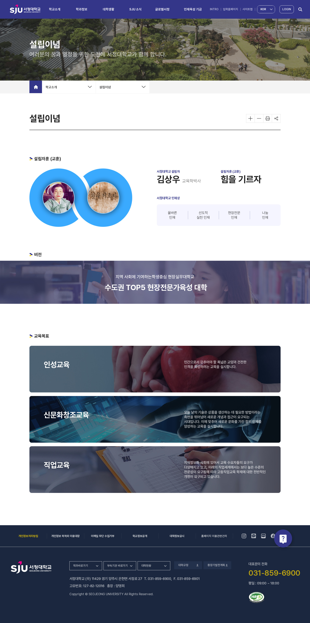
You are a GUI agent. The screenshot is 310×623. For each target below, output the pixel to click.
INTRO (214, 9)
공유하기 (276, 118)
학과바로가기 (80, 565)
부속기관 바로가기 (117, 565)
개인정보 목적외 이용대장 (65, 536)
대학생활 (108, 9)
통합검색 (300, 9)
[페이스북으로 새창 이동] (273, 536)
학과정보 (81, 9)
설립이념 (105, 87)
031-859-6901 (188, 579)
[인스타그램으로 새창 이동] (244, 536)
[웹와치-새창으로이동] (256, 597)
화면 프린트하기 (267, 118)
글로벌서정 (162, 9)
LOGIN (286, 9)
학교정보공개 (140, 536)
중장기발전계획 (216, 565)
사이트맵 (248, 9)
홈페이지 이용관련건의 (214, 536)
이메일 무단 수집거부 (102, 536)
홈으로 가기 (35, 87)
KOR (263, 9)
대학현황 (146, 565)
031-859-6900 (159, 579)
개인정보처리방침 (28, 536)
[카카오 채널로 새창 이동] (253, 536)
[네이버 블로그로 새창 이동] (263, 536)
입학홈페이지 (230, 9)
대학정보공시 (177, 536)
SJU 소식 (135, 9)
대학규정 (183, 565)
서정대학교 (25, 9)
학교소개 (54, 9)
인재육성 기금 (193, 9)
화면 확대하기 (250, 118)
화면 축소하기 (259, 118)
